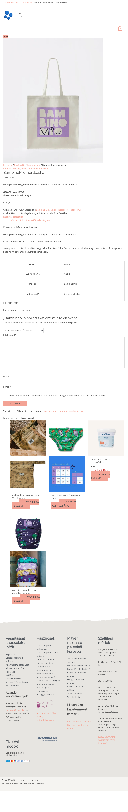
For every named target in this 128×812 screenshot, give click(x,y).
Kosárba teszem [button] (25, 504)
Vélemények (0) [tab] (44, 220)
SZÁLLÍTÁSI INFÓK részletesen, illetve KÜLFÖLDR (107, 739)
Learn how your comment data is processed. (64, 411)
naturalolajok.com (46, 719)
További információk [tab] (26, 220)
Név (6, 376)
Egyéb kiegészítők (26, 168)
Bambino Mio (33, 164)
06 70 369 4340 (26, 2)
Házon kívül (42, 168)
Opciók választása (64, 504)
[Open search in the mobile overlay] (20, 15)
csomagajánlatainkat (15, 710)
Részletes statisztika (13, 216)
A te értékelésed (12, 330)
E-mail (7, 386)
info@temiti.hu (11, 2)
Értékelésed (9, 334)
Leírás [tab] (13, 220)
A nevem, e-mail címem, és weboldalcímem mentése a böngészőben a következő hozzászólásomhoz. (55, 395)
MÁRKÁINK (19, 164)
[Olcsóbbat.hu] (47, 737)
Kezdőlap (7, 164)
